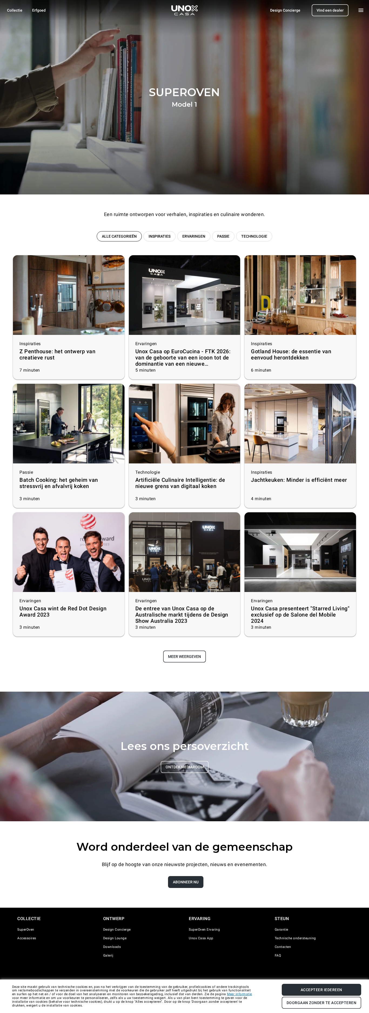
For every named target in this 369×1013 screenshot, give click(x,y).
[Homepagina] (184, 10)
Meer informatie (239, 994)
